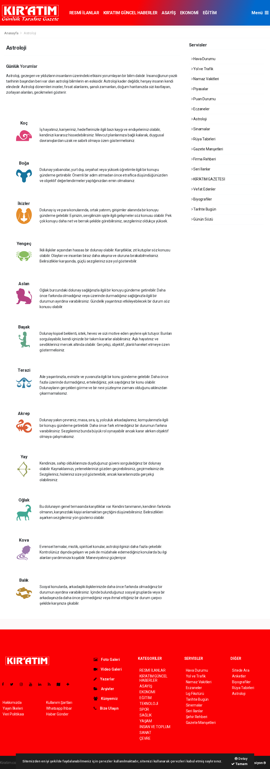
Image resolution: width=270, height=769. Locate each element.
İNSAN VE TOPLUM (154, 727)
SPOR (144, 709)
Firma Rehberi (204, 159)
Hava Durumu (203, 59)
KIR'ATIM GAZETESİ (208, 179)
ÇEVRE (145, 738)
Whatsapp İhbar (59, 708)
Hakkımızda (12, 702)
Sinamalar (201, 129)
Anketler (239, 676)
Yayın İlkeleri (13, 708)
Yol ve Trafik (202, 69)
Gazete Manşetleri (207, 149)
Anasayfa (11, 33)
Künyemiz (109, 698)
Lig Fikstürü (195, 693)
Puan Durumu (204, 99)
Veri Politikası (13, 714)
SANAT (145, 732)
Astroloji (199, 119)
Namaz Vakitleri (205, 79)
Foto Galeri (110, 659)
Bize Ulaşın (109, 708)
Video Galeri (111, 669)
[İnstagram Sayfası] (23, 684)
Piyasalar (200, 89)
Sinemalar (194, 705)
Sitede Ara (240, 670)
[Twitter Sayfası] (14, 684)
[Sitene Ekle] (70, 684)
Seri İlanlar (201, 169)
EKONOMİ (189, 12)
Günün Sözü (202, 219)
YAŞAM (145, 721)
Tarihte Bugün (204, 209)
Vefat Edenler (203, 189)
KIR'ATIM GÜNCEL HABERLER (130, 12)
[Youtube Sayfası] (32, 684)
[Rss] (51, 684)
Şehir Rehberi (197, 717)
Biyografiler (202, 199)
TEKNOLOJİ (148, 703)
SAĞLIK (145, 715)
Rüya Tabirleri (203, 139)
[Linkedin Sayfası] (42, 684)
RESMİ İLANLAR (84, 12)
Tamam (241, 764)
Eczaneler (200, 109)
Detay (243, 759)
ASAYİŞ (169, 12)
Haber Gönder (57, 714)
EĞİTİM (210, 12)
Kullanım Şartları (59, 702)
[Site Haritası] (61, 684)
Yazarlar (106, 679)
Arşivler (107, 689)
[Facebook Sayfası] (5, 684)
